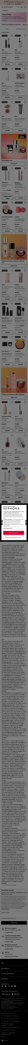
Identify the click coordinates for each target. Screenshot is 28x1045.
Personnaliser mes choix (13, 537)
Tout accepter (13, 532)
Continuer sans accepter (9, 506)
